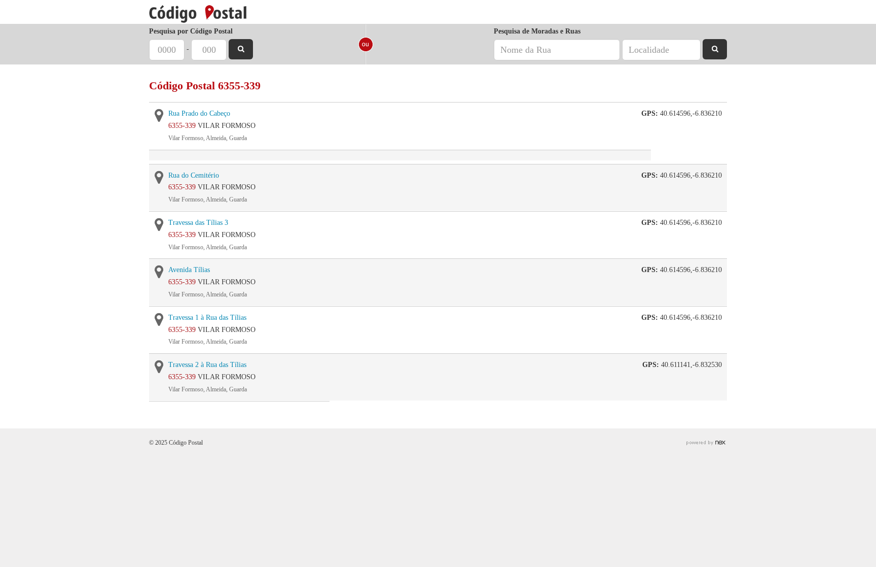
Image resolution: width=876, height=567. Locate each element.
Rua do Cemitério (193, 175)
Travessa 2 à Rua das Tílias (207, 365)
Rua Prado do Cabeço (199, 113)
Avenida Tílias (189, 270)
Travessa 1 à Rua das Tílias (207, 317)
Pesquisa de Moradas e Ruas (537, 31)
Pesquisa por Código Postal (191, 31)
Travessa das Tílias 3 (198, 222)
